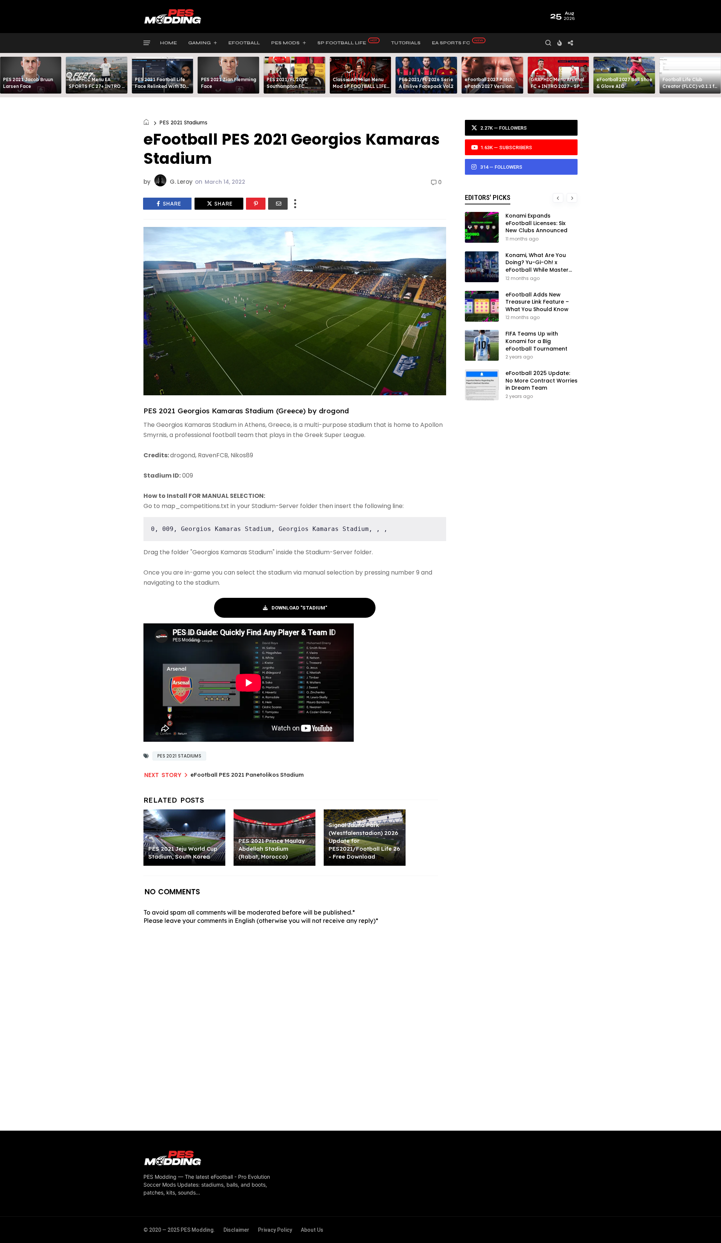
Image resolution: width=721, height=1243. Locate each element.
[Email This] (278, 204)
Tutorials (406, 42)
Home (168, 42)
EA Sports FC (451, 42)
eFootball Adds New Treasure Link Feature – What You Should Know (537, 302)
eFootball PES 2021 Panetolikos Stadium (247, 774)
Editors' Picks (487, 197)
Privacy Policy (275, 1230)
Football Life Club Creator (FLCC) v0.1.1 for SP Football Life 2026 (690, 86)
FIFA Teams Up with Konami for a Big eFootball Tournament (536, 341)
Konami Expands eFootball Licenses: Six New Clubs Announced (536, 223)
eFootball (244, 42)
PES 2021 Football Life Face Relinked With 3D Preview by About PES (160, 86)
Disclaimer (236, 1230)
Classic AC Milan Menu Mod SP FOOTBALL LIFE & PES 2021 (359, 86)
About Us (312, 1230)
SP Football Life (341, 42)
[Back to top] (702, 1225)
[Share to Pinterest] (255, 204)
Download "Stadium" (299, 608)
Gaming (199, 42)
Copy (435, 522)
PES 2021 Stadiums (183, 122)
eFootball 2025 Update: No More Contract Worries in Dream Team (541, 380)
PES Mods (285, 42)
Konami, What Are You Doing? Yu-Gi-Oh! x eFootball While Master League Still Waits (537, 266)
